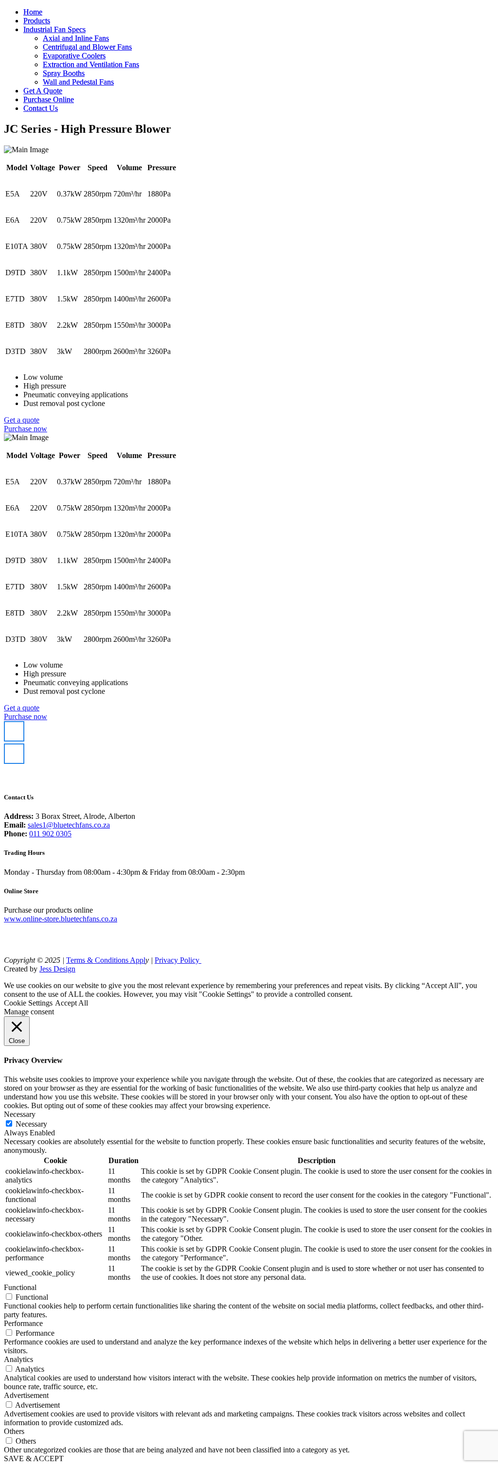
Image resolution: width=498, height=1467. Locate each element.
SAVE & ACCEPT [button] (34, 1458)
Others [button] (14, 1431)
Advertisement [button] (26, 1395)
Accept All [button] (71, 1003)
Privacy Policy (178, 960)
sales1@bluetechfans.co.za (69, 825)
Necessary (31, 1124)
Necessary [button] (20, 1114)
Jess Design (57, 969)
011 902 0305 (50, 834)
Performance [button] (23, 1323)
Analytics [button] (18, 1359)
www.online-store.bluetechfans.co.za (60, 919)
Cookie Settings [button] (28, 1003)
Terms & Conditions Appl (105, 960)
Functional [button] (20, 1287)
